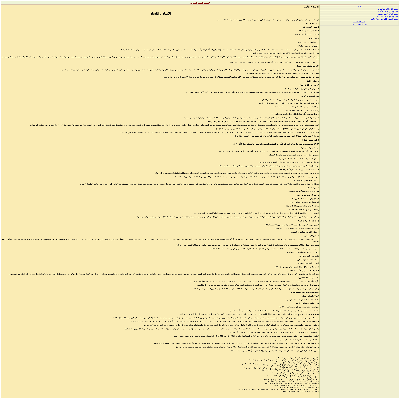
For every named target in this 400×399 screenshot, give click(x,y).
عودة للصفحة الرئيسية (359, 24)
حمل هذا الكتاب (359, 22)
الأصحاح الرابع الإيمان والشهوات (387, 16)
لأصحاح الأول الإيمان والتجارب (388, 9)
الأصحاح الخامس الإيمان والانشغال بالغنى (384, 19)
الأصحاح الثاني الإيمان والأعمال (388, 11)
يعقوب (359, 6)
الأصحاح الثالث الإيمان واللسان (388, 14)
